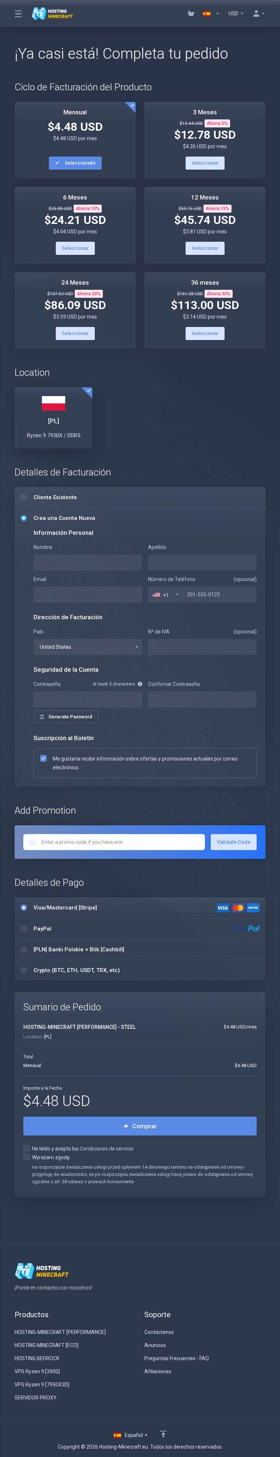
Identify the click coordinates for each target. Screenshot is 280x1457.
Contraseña (47, 684)
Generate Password (70, 716)
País (38, 632)
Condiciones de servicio (106, 1149)
